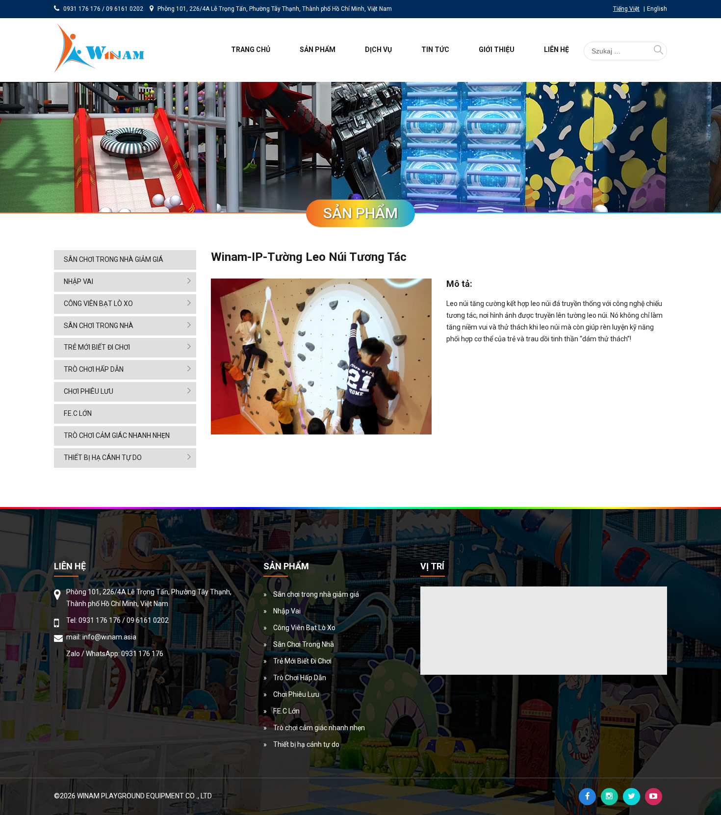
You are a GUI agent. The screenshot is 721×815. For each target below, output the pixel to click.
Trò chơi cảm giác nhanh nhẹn (117, 435)
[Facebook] (587, 796)
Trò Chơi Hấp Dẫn (94, 369)
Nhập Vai (78, 281)
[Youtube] (653, 796)
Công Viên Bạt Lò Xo (98, 303)
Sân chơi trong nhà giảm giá (113, 259)
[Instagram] (609, 796)
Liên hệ (556, 49)
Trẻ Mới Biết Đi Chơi (97, 347)
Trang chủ (250, 49)
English (657, 8)
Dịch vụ (378, 49)
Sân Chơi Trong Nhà (98, 326)
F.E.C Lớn (78, 413)
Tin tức (435, 49)
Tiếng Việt (626, 8)
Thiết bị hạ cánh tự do (103, 457)
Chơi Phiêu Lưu (88, 391)
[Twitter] (631, 796)
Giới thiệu (497, 49)
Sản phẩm (317, 49)
